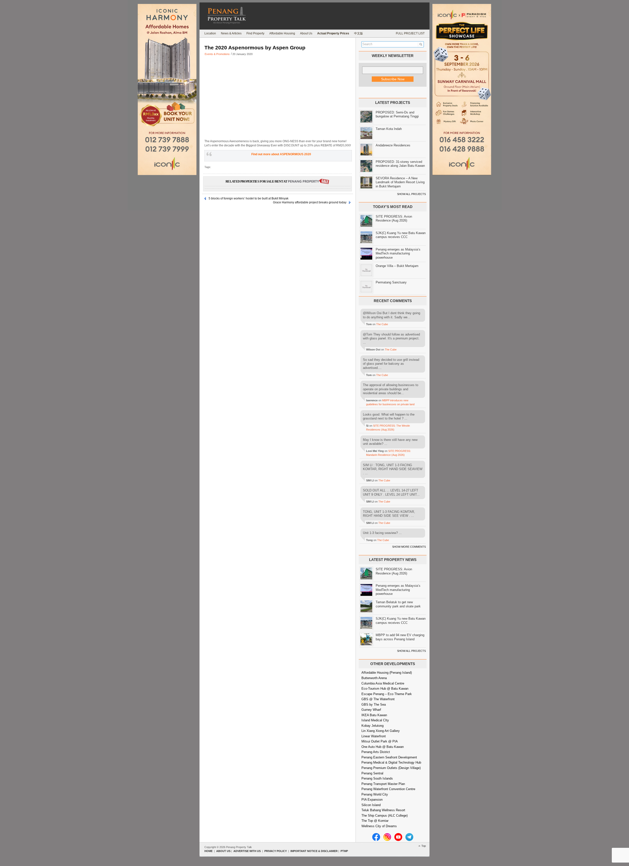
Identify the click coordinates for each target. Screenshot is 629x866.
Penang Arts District (375, 752)
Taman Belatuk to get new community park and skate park (398, 604)
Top (423, 845)
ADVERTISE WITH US (247, 851)
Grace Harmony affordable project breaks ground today (309, 202)
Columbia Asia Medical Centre (382, 683)
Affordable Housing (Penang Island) (386, 672)
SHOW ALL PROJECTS (411, 194)
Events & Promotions (217, 54)
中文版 (358, 33)
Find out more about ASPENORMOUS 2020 (281, 154)
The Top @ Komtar (374, 821)
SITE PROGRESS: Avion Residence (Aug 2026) (394, 219)
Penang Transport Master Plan (383, 784)
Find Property (255, 33)
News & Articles (231, 33)
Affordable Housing (282, 33)
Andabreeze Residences (393, 145)
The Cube (382, 324)
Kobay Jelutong (372, 725)
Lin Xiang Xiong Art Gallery (380, 731)
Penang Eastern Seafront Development (389, 757)
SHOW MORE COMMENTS (409, 546)
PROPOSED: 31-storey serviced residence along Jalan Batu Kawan (400, 164)
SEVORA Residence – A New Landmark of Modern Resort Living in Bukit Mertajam (400, 182)
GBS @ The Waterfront (378, 699)
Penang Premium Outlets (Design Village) (391, 768)
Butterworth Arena (374, 678)
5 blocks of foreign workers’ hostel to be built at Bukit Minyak (248, 198)
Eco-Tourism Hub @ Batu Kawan (384, 688)
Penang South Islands (377, 778)
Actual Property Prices (333, 33)
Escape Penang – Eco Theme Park (386, 694)
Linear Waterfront (373, 736)
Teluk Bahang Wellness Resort (383, 810)
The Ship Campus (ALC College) (384, 815)
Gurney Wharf (371, 710)
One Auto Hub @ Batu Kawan (382, 747)
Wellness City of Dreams (379, 826)
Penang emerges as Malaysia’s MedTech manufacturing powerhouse (398, 253)
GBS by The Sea (373, 704)
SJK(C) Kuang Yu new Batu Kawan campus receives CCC (401, 235)
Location (210, 33)
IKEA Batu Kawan (374, 715)
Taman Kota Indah (389, 129)
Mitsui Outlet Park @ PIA (379, 741)
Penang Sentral (372, 773)
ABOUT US (223, 851)
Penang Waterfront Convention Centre (388, 789)
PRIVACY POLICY (275, 851)
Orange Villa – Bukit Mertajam (397, 266)
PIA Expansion (372, 799)
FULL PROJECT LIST (410, 33)
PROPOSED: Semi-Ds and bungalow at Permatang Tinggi (397, 114)
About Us (306, 33)
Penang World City (374, 794)
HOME (208, 851)
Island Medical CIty (375, 720)
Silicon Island (371, 805)
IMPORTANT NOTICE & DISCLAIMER (314, 851)
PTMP (344, 851)
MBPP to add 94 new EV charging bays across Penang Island (400, 637)
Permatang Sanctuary (391, 282)
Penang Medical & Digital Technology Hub (391, 762)
